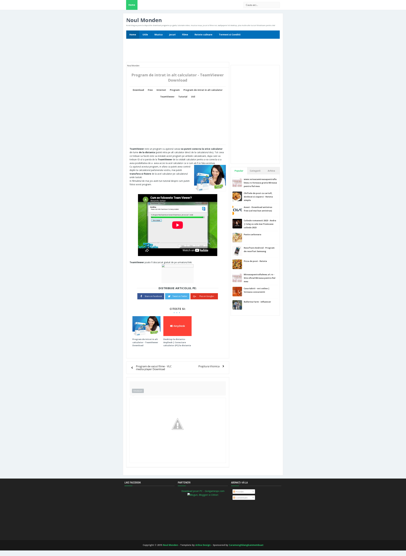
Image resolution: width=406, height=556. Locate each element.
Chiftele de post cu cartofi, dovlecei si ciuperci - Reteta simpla (258, 197)
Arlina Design (203, 544)
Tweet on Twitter (179, 296)
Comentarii (241, 497)
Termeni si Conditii (229, 34)
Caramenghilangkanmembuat (246, 544)
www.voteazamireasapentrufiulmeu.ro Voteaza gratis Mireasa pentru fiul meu (260, 183)
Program (175, 90)
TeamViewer (167, 96)
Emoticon (138, 390)
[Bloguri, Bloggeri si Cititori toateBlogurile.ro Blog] (202, 494)
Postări (239, 491)
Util (193, 96)
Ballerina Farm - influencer (257, 301)
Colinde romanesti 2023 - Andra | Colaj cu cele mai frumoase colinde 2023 (260, 224)
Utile (145, 34)
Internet (161, 90)
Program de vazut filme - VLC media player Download (154, 367)
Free (150, 90)
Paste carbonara (252, 234)
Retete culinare (203, 34)
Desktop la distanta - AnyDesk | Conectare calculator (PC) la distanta (177, 342)
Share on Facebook (153, 296)
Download (138, 90)
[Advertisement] (203, 51)
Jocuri (172, 34)
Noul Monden (144, 20)
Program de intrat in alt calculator (203, 90)
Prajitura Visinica (208, 366)
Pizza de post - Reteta (255, 261)
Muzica (158, 34)
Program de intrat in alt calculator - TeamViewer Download (145, 342)
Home (131, 4)
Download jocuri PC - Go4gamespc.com (202, 491)
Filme (185, 34)
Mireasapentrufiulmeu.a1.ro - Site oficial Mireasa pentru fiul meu (259, 278)
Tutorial (182, 96)
